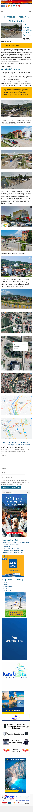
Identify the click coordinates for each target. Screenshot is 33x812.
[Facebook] (1, 6)
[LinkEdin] (14, 6)
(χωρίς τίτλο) (7, 546)
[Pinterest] (16, 6)
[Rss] (9, 6)
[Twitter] (4, 6)
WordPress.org (7, 590)
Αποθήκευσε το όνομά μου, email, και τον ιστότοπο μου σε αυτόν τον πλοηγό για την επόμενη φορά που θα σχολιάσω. (15, 482)
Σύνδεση (5, 584)
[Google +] (6, 6)
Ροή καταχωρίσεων (8, 586)
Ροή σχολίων (6, 588)
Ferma (13, 550)
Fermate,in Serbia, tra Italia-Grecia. (16, 442)
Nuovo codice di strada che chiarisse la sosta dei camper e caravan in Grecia (15, 543)
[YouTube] (18, 6)
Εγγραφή (5, 582)
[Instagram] (11, 6)
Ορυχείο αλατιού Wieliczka (20, 445)
